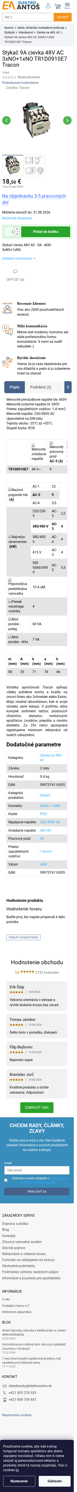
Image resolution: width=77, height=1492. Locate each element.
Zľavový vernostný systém (22, 1242)
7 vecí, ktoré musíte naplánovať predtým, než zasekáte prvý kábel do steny (31, 1360)
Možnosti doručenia (17, 218)
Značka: (18, 88)
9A (42, 839)
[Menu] (67, 5)
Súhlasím (54, 1481)
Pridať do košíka (45, 232)
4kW (43, 864)
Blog (5, 1230)
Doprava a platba (15, 1224)
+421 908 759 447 (22, 1400)
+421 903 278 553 (22, 1393)
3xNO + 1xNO (50, 806)
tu (17, 1470)
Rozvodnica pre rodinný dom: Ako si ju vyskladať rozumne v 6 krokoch (34, 1346)
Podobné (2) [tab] (40, 387)
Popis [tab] (14, 387)
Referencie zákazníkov (17, 1312)
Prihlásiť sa (36, 1191)
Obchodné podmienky (18, 1266)
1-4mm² (46, 851)
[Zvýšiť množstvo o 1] (17, 229)
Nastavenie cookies (16, 1415)
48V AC (45, 830)
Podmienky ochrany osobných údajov (30, 1272)
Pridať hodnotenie (23, 937)
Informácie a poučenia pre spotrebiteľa (31, 1278)
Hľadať (62, 17)
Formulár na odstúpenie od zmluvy (28, 1260)
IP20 (43, 814)
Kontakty (9, 1236)
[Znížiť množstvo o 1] (17, 234)
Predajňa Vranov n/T (16, 1305)
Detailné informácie (17, 258)
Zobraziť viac (37, 1107)
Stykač (45, 795)
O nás (6, 1299)
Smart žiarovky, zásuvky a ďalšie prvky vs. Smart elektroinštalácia (34, 1332)
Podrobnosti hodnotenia (20, 83)
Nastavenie (19, 1481)
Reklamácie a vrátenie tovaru (24, 1254)
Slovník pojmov (13, 1248)
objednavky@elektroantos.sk (30, 1386)
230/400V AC (50, 822)
